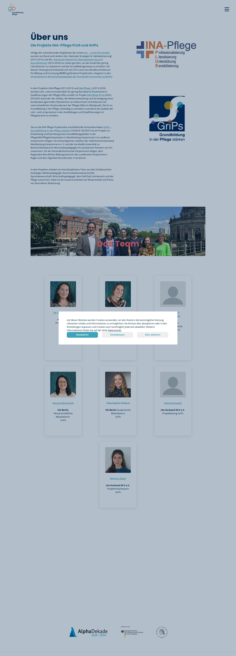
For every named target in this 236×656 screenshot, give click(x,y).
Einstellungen (117, 335)
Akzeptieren (82, 335)
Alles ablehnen (152, 335)
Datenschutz (114, 330)
